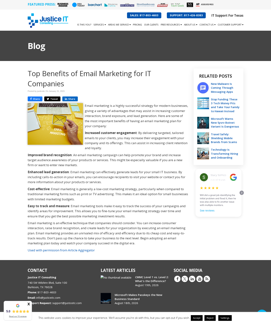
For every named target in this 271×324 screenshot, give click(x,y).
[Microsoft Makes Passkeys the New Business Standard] (106, 298)
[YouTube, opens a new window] (199, 278)
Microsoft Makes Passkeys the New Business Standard (138, 297)
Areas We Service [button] (118, 24)
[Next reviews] (241, 192)
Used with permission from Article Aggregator (61, 250)
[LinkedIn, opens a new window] (192, 278)
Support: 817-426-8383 (186, 15)
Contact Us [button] (206, 24)
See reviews (207, 210)
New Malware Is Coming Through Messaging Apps (222, 87)
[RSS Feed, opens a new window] (207, 278)
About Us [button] (190, 24)
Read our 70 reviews (18, 316)
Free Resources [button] (170, 24)
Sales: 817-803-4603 (144, 15)
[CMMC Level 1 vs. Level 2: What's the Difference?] (116, 277)
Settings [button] (225, 318)
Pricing (137, 24)
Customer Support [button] (230, 24)
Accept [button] (196, 318)
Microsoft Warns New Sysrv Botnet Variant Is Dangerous (225, 122)
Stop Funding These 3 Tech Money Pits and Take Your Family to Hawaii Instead (225, 105)
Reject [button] (210, 318)
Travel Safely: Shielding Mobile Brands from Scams (224, 138)
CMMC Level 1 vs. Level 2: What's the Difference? (152, 279)
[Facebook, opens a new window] (177, 278)
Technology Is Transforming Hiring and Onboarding (224, 153)
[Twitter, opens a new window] (184, 278)
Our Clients (151, 24)
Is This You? (84, 24)
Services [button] (99, 24)
